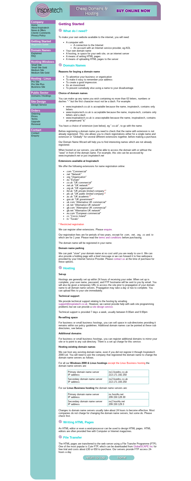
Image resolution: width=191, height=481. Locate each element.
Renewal (35, 124)
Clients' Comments (40, 33)
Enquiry (35, 135)
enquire (108, 229)
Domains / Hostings (41, 96)
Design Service (38, 105)
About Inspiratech (39, 27)
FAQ (33, 56)
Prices (34, 116)
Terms (33, 119)
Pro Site (35, 81)
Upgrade (35, 121)
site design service (102, 306)
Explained (36, 53)
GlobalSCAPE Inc (143, 446)
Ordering (35, 113)
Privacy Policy (38, 35)
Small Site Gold (38, 67)
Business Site (38, 87)
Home (33, 25)
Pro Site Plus (37, 84)
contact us (119, 259)
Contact (34, 133)
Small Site (36, 65)
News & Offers (38, 30)
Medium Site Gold (39, 73)
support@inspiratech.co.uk (73, 304)
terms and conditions (110, 237)
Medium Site (37, 70)
